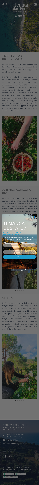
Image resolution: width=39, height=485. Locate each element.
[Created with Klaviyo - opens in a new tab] (19, 270)
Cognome (23, 242)
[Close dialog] (33, 217)
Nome (4, 242)
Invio (19, 257)
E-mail (5, 249)
